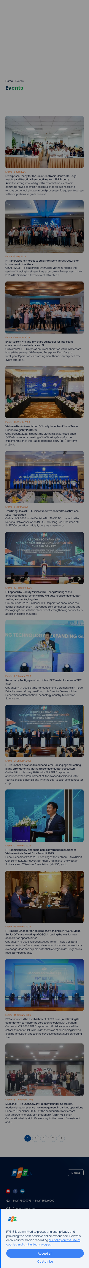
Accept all (45, 1253)
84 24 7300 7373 (22, 1200)
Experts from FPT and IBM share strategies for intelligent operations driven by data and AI (39, 343)
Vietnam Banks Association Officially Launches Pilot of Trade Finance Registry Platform (41, 428)
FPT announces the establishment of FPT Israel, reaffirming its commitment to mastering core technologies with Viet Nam (42, 1021)
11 (53, 1138)
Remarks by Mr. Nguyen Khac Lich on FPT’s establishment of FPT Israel (43, 682)
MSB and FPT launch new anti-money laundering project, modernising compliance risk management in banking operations (44, 1105)
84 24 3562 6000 (44, 1200)
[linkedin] (22, 1191)
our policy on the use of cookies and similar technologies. (43, 1242)
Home (9, 81)
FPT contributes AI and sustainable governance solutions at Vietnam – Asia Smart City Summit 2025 (40, 851)
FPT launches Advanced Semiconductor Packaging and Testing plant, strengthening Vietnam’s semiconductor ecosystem (43, 766)
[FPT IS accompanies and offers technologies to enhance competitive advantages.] (18, 11)
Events (9, 171)
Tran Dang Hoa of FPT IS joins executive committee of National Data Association (42, 512)
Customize (45, 1261)
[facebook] (15, 1191)
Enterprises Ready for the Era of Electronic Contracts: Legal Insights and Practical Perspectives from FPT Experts (41, 177)
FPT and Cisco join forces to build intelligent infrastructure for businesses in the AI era (42, 262)
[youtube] (8, 1191)
